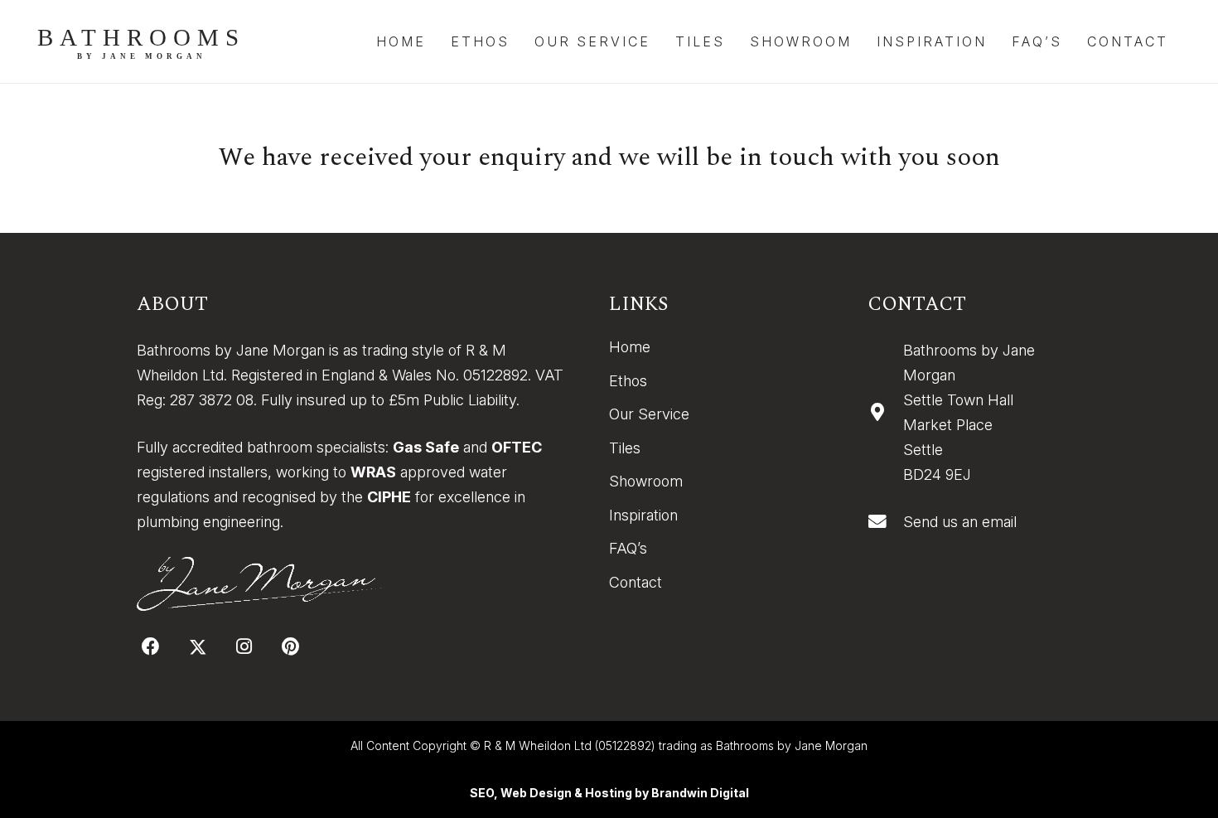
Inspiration (643, 515)
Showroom (646, 481)
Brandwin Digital (700, 793)
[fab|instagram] (244, 646)
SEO (482, 793)
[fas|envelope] (885, 522)
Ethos (628, 381)
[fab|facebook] (151, 646)
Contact (635, 582)
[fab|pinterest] (290, 646)
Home (629, 347)
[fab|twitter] (197, 647)
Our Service (649, 414)
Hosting (608, 793)
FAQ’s (628, 548)
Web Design (536, 793)
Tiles (624, 448)
